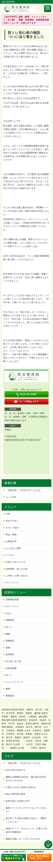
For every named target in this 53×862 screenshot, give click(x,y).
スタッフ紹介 (12, 527)
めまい (9, 613)
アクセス (10, 555)
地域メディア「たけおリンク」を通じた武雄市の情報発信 (26, 830)
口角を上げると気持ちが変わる (21, 787)
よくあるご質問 (13, 548)
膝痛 (8, 689)
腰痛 (8, 634)
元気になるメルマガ (15, 562)
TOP (8, 514)
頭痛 (8, 647)
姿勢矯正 (10, 654)
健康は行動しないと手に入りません (23, 839)
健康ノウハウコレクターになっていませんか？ (26, 810)
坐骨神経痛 (11, 668)
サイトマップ (12, 582)
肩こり (9, 627)
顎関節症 (10, 620)
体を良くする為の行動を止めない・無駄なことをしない (26, 820)
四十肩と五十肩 (13, 661)
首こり (9, 675)
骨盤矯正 (10, 641)
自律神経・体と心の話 (16, 569)
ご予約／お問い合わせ (16, 576)
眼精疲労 (10, 696)
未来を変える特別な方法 (18, 801)
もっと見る (11, 497)
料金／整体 (11, 534)
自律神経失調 (12, 599)
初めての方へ (12, 521)
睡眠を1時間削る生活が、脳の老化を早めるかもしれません (26, 779)
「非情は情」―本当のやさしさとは (23, 490)
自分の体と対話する (15, 770)
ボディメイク (12, 606)
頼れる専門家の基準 (15, 794)
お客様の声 (11, 541)
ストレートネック (14, 682)
